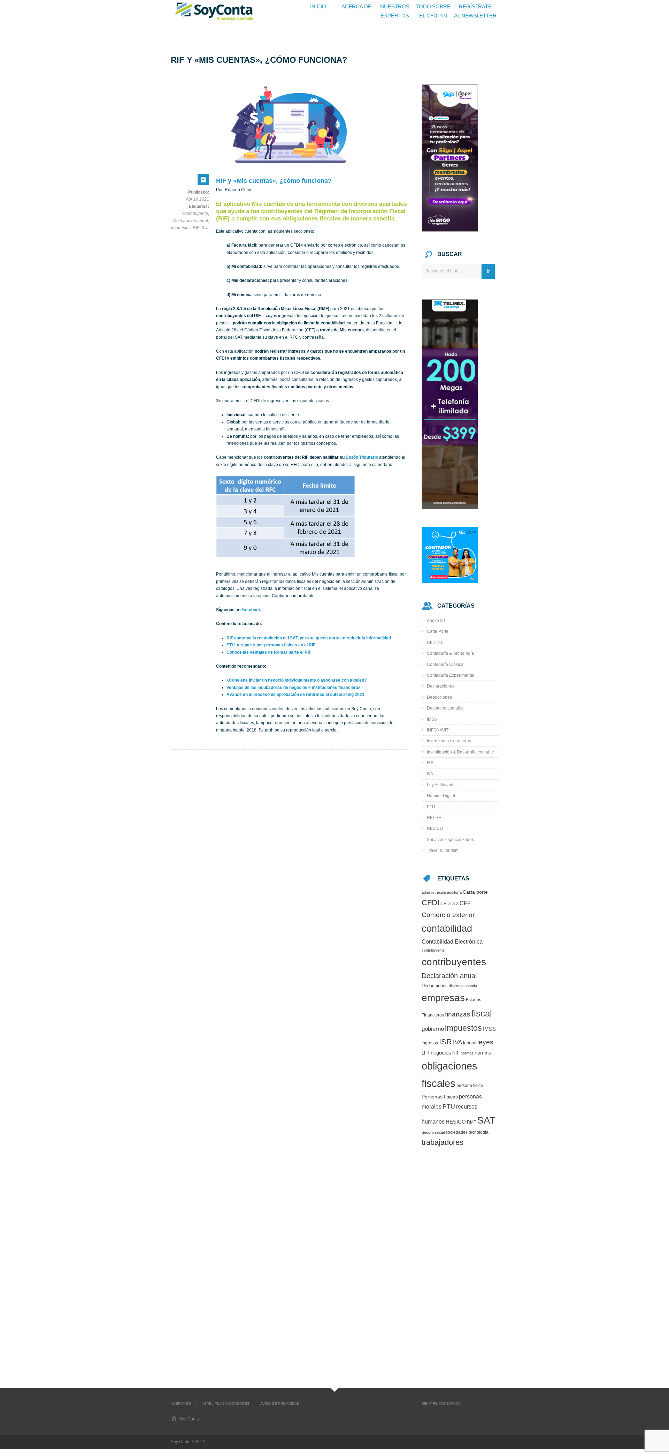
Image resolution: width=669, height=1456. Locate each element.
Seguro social (433, 1132)
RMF (471, 1122)
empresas (443, 997)
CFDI (430, 902)
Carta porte (475, 892)
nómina (483, 1053)
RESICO (435, 828)
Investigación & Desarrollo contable (460, 752)
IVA (430, 773)
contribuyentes (454, 961)
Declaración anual (190, 220)
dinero (454, 986)
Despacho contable (445, 708)
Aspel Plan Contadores (225, 1403)
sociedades (457, 1132)
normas (467, 1053)
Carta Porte (437, 631)
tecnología (479, 1132)
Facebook (251, 609)
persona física (469, 1085)
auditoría (454, 892)
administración (434, 892)
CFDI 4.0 (435, 642)
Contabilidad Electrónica (452, 941)
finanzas (457, 1014)
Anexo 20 (436, 620)
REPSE (434, 817)
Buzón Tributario (362, 457)
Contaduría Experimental (450, 675)
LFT (426, 1053)
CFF (465, 903)
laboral (469, 1043)
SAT (205, 227)
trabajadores (442, 1142)
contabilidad (447, 928)
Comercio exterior (448, 914)
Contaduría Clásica (445, 664)
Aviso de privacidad (279, 1403)
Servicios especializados (450, 839)
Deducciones (439, 697)
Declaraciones (440, 686)
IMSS (432, 719)
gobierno (433, 1028)
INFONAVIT (437, 730)
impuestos (181, 227)
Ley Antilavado (441, 784)
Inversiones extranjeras (449, 740)
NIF (456, 1053)
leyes (485, 1042)
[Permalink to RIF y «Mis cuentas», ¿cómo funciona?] (203, 181)
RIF (196, 227)
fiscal (481, 1013)
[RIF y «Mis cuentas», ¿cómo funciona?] (289, 124)
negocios (441, 1053)
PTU (431, 806)
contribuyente (195, 213)
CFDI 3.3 (449, 903)
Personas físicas (440, 1096)
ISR (430, 762)
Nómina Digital (441, 795)
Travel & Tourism (443, 850)
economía (468, 986)
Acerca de (181, 1403)
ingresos (430, 1043)
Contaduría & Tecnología (450, 653)
